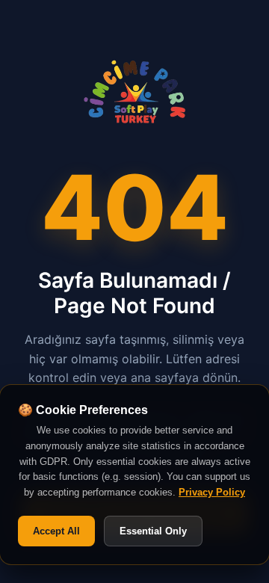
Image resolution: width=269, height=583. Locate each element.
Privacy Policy (212, 492)
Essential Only (153, 531)
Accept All (56, 531)
